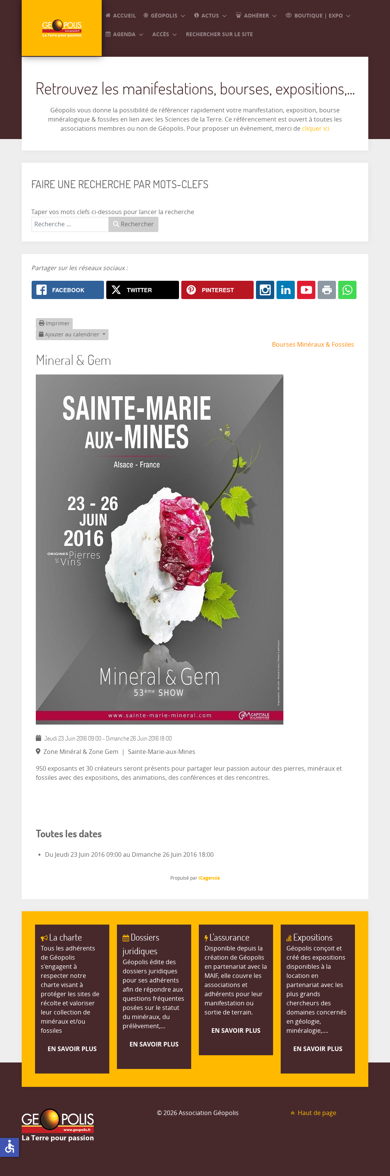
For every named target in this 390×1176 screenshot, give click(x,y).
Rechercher (136, 224)
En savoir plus (72, 1049)
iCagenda (209, 878)
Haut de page (316, 1113)
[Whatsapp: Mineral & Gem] (347, 290)
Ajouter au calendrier (72, 334)
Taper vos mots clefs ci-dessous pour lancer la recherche (112, 212)
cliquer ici (314, 128)
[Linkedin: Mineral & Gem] (286, 290)
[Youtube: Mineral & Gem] (306, 290)
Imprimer (57, 323)
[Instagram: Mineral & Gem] (265, 290)
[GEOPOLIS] (62, 28)
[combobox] (70, 224)
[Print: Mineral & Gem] (327, 290)
